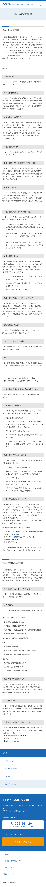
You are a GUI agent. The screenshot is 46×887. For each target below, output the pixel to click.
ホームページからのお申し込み (12, 834)
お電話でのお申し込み (9, 817)
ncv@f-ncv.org (14, 534)
